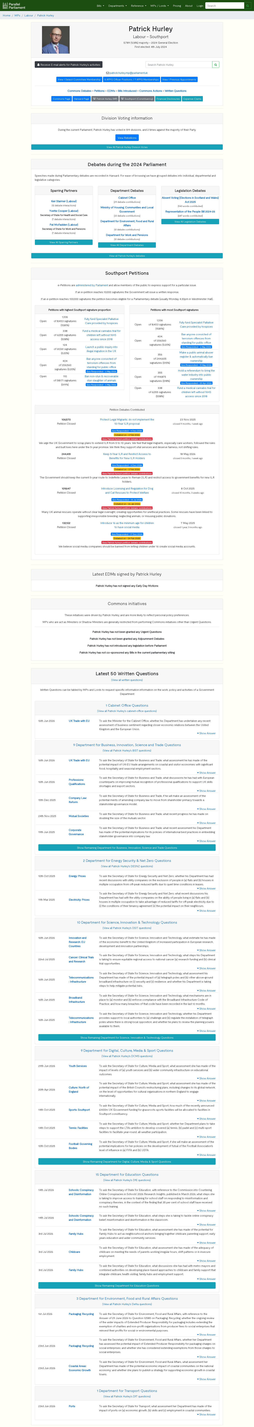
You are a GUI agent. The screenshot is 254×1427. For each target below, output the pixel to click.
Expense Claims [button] (192, 98)
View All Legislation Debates (190, 221)
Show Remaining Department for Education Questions (127, 1285)
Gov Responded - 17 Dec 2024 (127, 534)
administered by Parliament (92, 285)
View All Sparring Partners (64, 242)
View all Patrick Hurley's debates (127, 255)
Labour (28, 15)
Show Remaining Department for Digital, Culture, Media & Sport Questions (127, 1161)
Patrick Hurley (45, 15)
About (188, 5)
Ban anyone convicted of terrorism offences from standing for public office (101, 363)
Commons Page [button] (61, 98)
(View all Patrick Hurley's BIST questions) (127, 750)
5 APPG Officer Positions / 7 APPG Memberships (132, 79)
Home (6, 15)
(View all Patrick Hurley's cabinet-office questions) (127, 711)
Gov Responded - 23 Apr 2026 (196, 383)
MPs (17, 15)
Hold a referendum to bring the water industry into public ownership (196, 374)
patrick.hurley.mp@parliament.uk (129, 73)
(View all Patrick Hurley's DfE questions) (127, 1180)
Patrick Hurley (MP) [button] (106, 98)
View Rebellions (127, 138)
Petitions (99, 90)
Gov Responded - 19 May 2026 (196, 365)
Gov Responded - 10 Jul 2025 (127, 499)
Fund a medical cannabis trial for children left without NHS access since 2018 (101, 335)
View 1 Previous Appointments (179, 79)
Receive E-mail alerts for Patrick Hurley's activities (70, 64)
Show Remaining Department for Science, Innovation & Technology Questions (127, 1037)
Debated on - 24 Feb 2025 (127, 538)
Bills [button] (99, 5)
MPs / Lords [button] (158, 5)
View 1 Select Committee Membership (79, 79)
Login (200, 5)
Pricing (177, 5)
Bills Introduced (127, 90)
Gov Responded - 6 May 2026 (101, 371)
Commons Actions (150, 90)
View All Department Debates (127, 245)
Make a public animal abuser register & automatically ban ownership (196, 356)
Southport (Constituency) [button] (138, 98)
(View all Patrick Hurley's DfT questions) (127, 1396)
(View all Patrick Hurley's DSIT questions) (127, 928)
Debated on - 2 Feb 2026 (127, 434)
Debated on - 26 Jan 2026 (127, 503)
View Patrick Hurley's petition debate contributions (127, 439)
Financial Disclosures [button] (168, 98)
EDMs (111, 90)
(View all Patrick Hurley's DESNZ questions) (127, 866)
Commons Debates (79, 90)
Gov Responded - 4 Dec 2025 (127, 430)
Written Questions (175, 90)
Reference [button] (137, 5)
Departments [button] (116, 5)
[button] (64, 201)
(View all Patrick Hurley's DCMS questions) (127, 1056)
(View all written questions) (127, 680)
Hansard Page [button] (81, 98)
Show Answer (207, 733)
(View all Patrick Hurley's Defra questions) (127, 1304)
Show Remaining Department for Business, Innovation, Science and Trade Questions (127, 847)
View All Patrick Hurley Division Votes (127, 147)
